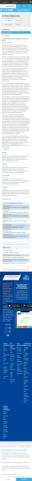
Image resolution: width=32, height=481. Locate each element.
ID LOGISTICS (6, 263)
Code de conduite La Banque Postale (5, 370)
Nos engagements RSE (5, 355)
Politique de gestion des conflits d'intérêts (5, 433)
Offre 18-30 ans (12, 360)
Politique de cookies (5, 426)
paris (3, 32)
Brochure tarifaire (26, 363)
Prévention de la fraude (5, 417)
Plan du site (4, 360)
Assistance (19, 353)
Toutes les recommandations (9, 242)
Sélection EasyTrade (12, 355)
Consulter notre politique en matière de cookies (11, 474)
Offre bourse (11, 351)
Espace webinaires (19, 360)
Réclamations (19, 373)
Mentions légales (5, 412)
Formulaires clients (19, 364)
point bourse (8, 20)
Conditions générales (26, 348)
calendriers (8, 24)
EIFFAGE (5, 255)
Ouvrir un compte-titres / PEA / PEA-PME (12, 366)
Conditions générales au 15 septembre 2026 (26, 356)
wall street (8, 32)
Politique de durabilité (26, 388)
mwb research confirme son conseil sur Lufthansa (15, 212)
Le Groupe (5, 363)
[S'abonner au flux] (28, 241)
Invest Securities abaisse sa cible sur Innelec (14, 232)
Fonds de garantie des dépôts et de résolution (26, 397)
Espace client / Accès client (11, 375)
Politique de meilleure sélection (26, 380)
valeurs (18, 20)
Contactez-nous (5, 377)
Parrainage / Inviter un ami (12, 381)
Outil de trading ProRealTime (19, 369)
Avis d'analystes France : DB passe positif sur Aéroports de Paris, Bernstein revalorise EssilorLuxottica (14, 227)
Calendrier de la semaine (8, 268)
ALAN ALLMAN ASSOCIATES (10, 259)
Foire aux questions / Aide (19, 349)
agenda (18, 24)
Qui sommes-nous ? (5, 349)
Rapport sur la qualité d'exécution (26, 371)
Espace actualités (19, 356)
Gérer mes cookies (5, 422)
